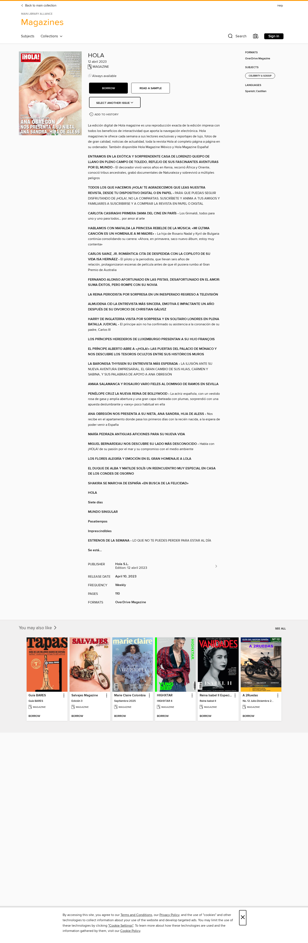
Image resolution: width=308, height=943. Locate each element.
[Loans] (256, 37)
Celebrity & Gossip (260, 75)
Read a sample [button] (151, 88)
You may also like (36, 628)
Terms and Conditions (136, 915)
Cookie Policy (130, 931)
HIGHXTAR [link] (164, 695)
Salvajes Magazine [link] (84, 695)
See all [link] (280, 628)
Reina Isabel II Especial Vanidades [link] (216, 695)
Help (280, 5)
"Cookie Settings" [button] (120, 925)
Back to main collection (40, 6)
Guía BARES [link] (37, 695)
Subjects (27, 36)
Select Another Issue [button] (113, 103)
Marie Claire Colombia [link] (130, 695)
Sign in (273, 36)
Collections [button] (50, 36)
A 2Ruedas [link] (250, 695)
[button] (237, 37)
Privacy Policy (169, 915)
